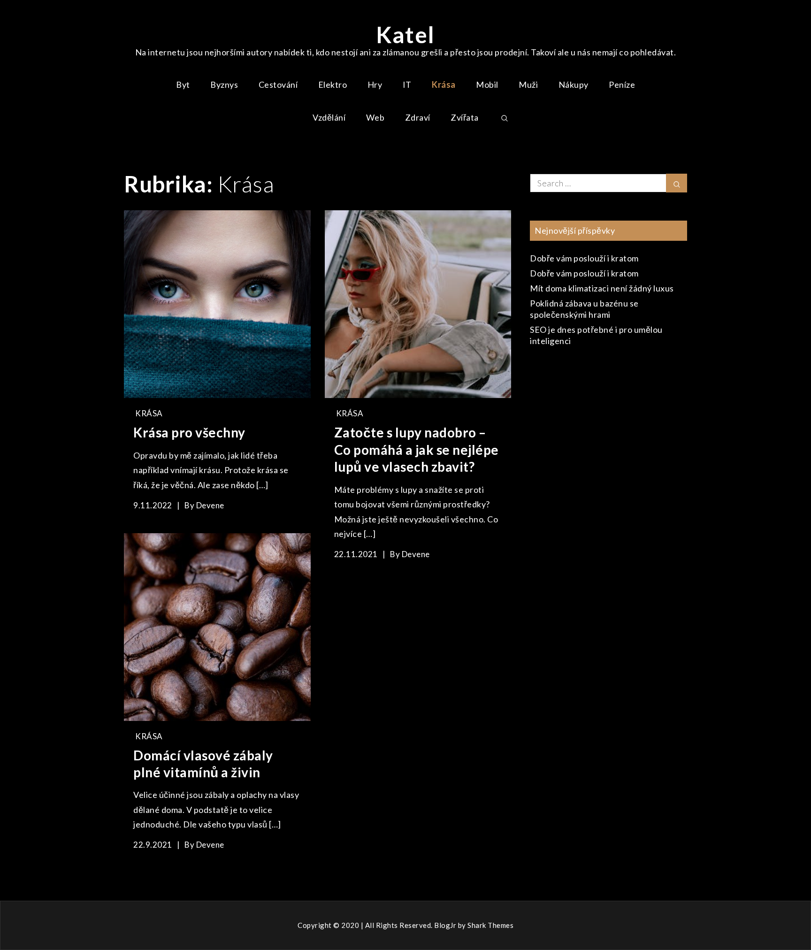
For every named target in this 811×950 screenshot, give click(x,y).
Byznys (224, 84)
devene (210, 505)
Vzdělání (329, 117)
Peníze (622, 84)
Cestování (278, 84)
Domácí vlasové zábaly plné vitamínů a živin (203, 763)
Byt (183, 84)
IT (407, 84)
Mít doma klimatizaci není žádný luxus (602, 288)
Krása (444, 84)
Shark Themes (490, 925)
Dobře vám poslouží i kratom (584, 258)
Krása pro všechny (189, 432)
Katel (405, 34)
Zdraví (417, 117)
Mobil (487, 84)
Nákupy (574, 84)
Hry (375, 84)
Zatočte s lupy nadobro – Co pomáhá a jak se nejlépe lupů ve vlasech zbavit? (416, 449)
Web (375, 117)
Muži (528, 84)
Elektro (332, 84)
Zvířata (465, 117)
